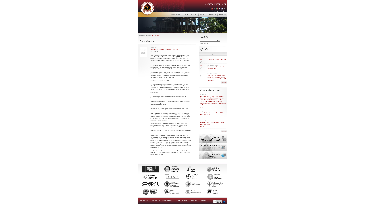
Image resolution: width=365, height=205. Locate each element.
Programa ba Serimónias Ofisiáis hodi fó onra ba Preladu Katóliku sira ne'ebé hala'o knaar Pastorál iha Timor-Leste (217, 78)
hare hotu (224, 82)
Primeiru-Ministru (175, 14)
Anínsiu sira (222, 14)
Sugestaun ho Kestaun (182, 200)
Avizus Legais (194, 200)
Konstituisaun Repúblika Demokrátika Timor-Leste (164, 49)
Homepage (141, 35)
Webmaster (203, 200)
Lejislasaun (193, 14)
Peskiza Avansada (204, 43)
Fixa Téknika (154, 200)
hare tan (202, 107)
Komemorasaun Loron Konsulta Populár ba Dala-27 (216, 68)
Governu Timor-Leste (215, 4)
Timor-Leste (212, 14)
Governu (185, 14)
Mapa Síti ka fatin (144, 200)
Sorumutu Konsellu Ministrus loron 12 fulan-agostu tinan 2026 (212, 123)
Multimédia (203, 14)
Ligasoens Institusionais (167, 200)
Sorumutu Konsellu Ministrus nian (216, 59)
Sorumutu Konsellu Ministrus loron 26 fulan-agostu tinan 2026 (212, 113)
